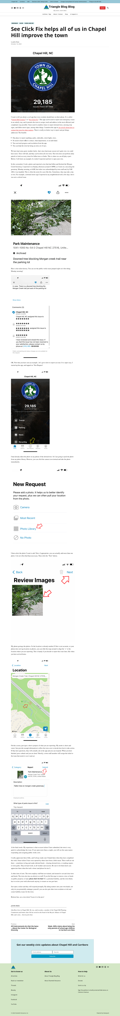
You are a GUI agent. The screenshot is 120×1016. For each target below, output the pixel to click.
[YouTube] (15, 8)
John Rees (16, 42)
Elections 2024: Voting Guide (40, 1)
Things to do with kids (95, 1)
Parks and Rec (29, 23)
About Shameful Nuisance (52, 981)
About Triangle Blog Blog (52, 976)
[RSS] (23, 8)
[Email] (18, 8)
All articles (14, 976)
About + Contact (58, 14)
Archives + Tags (47, 14)
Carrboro (22, 1)
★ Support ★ (74, 14)
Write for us (81, 976)
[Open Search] (108, 7)
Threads (13, 985)
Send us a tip (82, 985)
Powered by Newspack (103, 1013)
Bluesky (13, 990)
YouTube (13, 1004)
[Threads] (20, 8)
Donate (102, 7)
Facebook (14, 999)
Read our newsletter (17, 981)
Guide (21, 23)
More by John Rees (27, 915)
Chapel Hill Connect (18, 119)
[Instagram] (12, 8)
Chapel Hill (14, 1)
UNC (28, 1)
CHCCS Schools (54, 1)
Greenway (15, 23)
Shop (66, 14)
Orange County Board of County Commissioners (74, 1)
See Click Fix (33, 119)
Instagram (14, 995)
